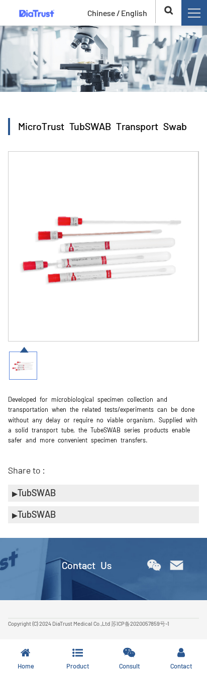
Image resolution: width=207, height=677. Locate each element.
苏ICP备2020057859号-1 (140, 623)
